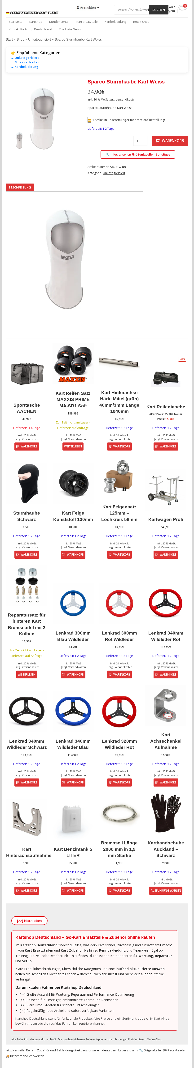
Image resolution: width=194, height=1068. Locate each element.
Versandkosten (126, 99)
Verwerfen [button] (36, 1056)
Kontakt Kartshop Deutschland (30, 29)
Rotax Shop (141, 21)
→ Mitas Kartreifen (25, 62)
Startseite (15, 21)
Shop (20, 39)
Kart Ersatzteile (87, 21)
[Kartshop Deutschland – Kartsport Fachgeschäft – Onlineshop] (33, 12)
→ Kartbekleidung (24, 66)
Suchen (158, 10)
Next (71, 118)
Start (9, 39)
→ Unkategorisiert (25, 57)
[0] (182, 12)
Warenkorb (173, 140)
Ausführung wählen (166, 890)
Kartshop (35, 21)
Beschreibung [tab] (20, 187)
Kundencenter (59, 21)
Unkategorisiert (39, 39)
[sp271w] (42, 118)
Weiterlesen (73, 446)
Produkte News (70, 29)
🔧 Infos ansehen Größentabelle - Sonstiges (138, 154)
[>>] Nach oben (29, 920)
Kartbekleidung (115, 21)
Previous (13, 118)
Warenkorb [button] (29, 446)
